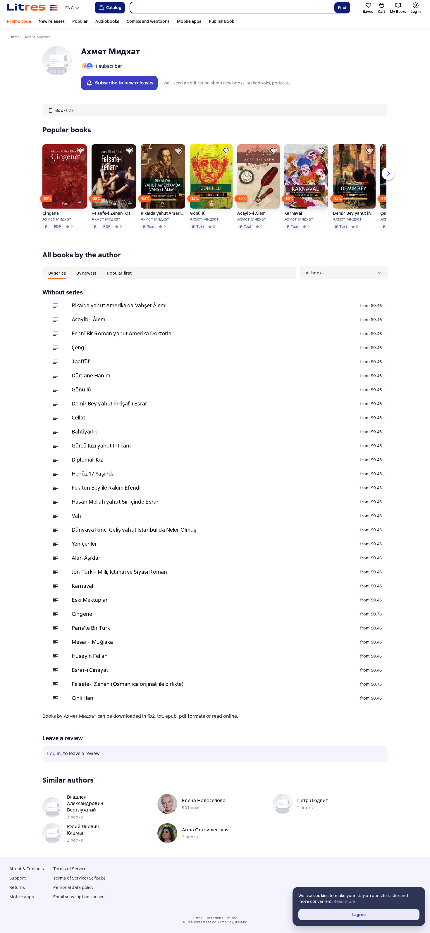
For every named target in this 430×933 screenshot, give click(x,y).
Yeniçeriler (84, 543)
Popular (80, 21)
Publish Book (221, 21)
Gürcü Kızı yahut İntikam (101, 445)
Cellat (78, 417)
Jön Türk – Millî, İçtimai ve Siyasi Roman (119, 571)
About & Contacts (26, 868)
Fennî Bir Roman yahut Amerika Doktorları (123, 333)
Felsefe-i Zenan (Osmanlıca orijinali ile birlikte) (114, 213)
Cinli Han (82, 698)
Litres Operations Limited (215, 918)
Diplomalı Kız (87, 459)
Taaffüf (81, 361)
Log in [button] (54, 753)
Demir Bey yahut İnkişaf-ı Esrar (354, 213)
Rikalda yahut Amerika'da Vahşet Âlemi (163, 213)
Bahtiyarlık (84, 431)
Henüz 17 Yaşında (93, 473)
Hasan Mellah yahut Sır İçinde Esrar (115, 501)
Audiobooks (107, 21)
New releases (52, 21)
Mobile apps (189, 21)
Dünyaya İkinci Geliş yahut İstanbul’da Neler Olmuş (134, 529)
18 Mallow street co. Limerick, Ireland (215, 922)
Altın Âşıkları (87, 557)
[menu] (73, 7)
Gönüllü (197, 213)
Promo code (19, 21)
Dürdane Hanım (91, 375)
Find (342, 7)
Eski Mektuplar (90, 599)
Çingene (50, 213)
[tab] (61, 110)
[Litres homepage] (32, 7)
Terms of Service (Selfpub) (79, 878)
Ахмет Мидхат (56, 219)
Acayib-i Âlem (251, 213)
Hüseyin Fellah (90, 656)
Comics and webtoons (148, 21)
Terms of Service (69, 868)
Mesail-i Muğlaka (92, 642)
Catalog (113, 7)
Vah (76, 515)
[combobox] (231, 7)
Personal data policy (73, 887)
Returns (17, 887)
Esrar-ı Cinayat (90, 670)
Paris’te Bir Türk (91, 628)
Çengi (79, 347)
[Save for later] (80, 151)
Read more (344, 901)
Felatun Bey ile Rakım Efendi (106, 487)
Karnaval (293, 213)
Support (17, 878)
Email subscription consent (79, 896)
